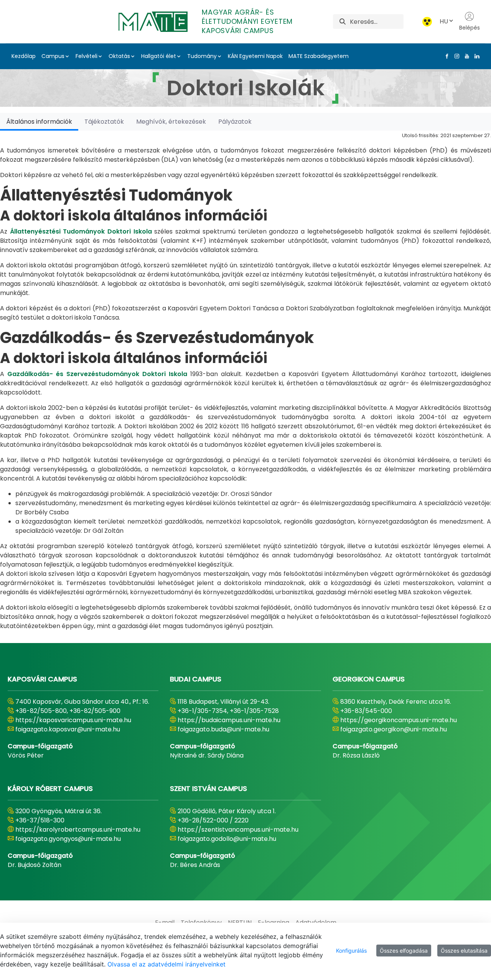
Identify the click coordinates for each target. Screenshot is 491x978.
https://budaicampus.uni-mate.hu (229, 720)
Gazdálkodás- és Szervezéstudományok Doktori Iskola (97, 374)
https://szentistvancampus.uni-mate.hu (238, 829)
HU (444, 21)
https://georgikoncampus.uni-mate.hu (398, 720)
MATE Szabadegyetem (318, 56)
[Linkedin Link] (475, 56)
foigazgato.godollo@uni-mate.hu (227, 838)
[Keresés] (342, 22)
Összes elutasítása (464, 950)
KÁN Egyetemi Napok (255, 56)
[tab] (39, 122)
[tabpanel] (245, 381)
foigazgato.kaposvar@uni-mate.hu (67, 729)
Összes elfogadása (404, 950)
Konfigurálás (351, 950)
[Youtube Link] (465, 56)
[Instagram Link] (455, 56)
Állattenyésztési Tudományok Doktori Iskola (81, 231)
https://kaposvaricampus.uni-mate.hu (73, 720)
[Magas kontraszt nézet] (427, 22)
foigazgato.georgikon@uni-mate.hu (393, 729)
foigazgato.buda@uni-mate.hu (223, 729)
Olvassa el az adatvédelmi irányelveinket (166, 964)
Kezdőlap (24, 56)
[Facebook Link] (445, 56)
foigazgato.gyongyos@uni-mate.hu (68, 838)
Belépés (469, 27)
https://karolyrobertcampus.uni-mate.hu (77, 829)
